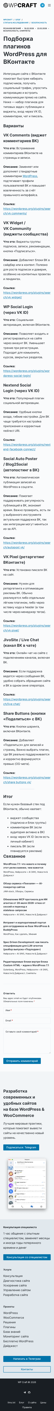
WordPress (30, 176)
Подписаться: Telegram (21, 1147)
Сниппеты (25, 31)
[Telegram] (42, 5)
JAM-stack (8, 891)
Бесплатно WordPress (18, 1341)
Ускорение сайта (15, 1285)
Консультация (13, 1276)
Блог (21, 1402)
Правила (27, 1407)
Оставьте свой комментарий (22, 1031)
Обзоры (19, 891)
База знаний (11, 1332)
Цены (43, 1402)
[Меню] (49, 5)
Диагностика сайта (16, 1281)
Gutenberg (8, 969)
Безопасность (11, 31)
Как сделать (21, 934)
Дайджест (10, 1346)
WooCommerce (13, 1317)
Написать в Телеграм (27, 1358)
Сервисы (29, 891)
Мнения (33, 934)
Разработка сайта (15, 1295)
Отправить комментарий (22, 1060)
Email (9, 1020)
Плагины (9, 1327)
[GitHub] (29, 1392)
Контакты (27, 1369)
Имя (9, 1010)
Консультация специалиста (20, 1227)
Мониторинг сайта (16, 1336)
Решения (9, 1322)
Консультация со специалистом (27, 1257)
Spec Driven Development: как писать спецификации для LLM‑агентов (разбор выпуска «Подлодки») (25, 946)
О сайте (32, 1402)
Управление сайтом (17, 1290)
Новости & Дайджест (36, 914)
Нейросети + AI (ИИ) (25, 872)
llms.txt (11, 1402)
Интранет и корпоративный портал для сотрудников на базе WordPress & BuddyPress (26, 926)
